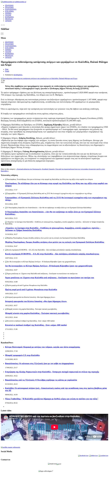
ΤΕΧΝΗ (8, 15)
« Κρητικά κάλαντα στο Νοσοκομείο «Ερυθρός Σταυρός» (36, 169)
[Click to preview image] (39, 78)
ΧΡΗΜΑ (8, 13)
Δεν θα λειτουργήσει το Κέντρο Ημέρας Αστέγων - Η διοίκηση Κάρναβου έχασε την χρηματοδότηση (48, 266)
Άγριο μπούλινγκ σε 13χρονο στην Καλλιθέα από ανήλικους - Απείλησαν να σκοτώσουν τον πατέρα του (49, 277)
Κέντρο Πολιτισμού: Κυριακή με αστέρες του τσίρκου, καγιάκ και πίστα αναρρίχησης (42, 347)
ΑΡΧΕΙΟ (8, 21)
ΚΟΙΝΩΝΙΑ (9, 17)
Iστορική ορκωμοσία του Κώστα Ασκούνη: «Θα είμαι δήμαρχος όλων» (36, 301)
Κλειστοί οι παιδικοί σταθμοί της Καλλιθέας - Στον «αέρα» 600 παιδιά (36, 325)
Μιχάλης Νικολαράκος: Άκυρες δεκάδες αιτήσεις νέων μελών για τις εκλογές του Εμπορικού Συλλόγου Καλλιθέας (54, 242)
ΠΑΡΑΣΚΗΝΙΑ (10, 9)
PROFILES (9, 19)
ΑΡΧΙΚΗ (10, 5)
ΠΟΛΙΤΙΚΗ (9, 7)
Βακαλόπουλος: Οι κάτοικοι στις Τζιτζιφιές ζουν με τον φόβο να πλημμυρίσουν (39, 363)
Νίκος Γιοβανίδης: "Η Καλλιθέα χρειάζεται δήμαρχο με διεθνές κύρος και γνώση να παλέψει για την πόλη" (51, 399)
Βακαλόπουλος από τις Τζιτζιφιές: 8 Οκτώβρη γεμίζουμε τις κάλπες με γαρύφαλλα (41, 380)
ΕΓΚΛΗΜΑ (9, 11)
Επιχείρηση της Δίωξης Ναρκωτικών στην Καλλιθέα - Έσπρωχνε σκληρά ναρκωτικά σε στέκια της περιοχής (52, 372)
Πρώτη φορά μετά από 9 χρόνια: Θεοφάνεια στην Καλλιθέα (31, 289)
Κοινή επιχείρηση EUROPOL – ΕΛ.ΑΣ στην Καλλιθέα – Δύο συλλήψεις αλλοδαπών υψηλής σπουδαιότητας (52, 254)
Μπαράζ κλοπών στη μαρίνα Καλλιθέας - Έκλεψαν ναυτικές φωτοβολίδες (37, 313)
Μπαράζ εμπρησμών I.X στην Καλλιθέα (22, 355)
